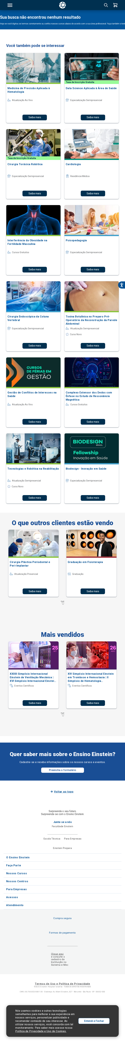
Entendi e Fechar (94, 1021)
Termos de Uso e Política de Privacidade (62, 983)
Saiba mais (34, 117)
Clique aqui (57, 954)
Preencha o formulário (62, 770)
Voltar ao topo (63, 791)
